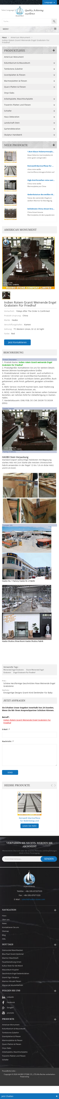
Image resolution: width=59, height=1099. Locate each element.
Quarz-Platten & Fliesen (15, 87)
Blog (4, 935)
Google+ (10, 1007)
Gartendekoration (12, 128)
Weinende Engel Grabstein (13, 670)
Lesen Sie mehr (30, 825)
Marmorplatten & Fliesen (15, 81)
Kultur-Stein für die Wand (12, 965)
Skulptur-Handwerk (13, 134)
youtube (10, 1013)
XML (4, 939)
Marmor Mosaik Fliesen (11, 981)
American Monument (14, 57)
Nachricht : (8, 741)
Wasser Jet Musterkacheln (12, 985)
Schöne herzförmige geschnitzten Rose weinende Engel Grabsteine (29, 684)
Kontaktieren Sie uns (10, 927)
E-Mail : (6, 729)
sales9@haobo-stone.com (33, 899)
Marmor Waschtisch (10, 958)
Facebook (11, 1002)
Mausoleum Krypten (10, 969)
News (4, 923)
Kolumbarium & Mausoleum (17, 63)
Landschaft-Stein (12, 122)
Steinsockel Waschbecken (12, 950)
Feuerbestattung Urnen (11, 962)
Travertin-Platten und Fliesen (17, 104)
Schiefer (8, 110)
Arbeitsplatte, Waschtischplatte (18, 98)
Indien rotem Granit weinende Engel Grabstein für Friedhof (27, 721)
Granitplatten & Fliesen (14, 75)
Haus (4, 37)
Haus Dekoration (11, 116)
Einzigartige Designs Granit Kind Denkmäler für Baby (27, 692)
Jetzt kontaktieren (17, 342)
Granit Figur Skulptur (10, 977)
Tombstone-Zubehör (13, 69)
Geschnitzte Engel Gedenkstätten (15, 973)
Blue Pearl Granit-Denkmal (12, 954)
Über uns (5, 919)
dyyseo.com (34, 1076)
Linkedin (10, 997)
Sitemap (5, 931)
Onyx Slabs (9, 93)
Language (48, 2)
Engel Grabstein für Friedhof (24, 672)
